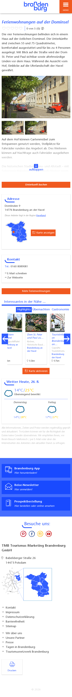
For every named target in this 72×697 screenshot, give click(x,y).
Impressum (13, 612)
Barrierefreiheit (15, 621)
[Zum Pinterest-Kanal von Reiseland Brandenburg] (23, 535)
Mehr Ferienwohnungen (36, 291)
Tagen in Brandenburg (20, 647)
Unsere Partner (15, 638)
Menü (66, 10)
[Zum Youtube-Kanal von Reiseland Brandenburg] (48, 535)
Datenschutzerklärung (20, 617)
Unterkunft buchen (36, 184)
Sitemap (11, 626)
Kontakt (11, 607)
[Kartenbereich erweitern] (67, 311)
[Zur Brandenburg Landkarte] (27, 586)
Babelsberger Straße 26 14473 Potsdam (21, 560)
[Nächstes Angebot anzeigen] (67, 339)
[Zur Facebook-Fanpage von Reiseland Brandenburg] (32, 535)
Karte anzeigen (45, 233)
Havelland (41, 216)
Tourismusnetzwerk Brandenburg (27, 651)
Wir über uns (14, 633)
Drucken (12, 671)
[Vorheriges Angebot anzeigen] (5, 339)
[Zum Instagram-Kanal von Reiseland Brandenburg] (40, 535)
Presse (10, 642)
